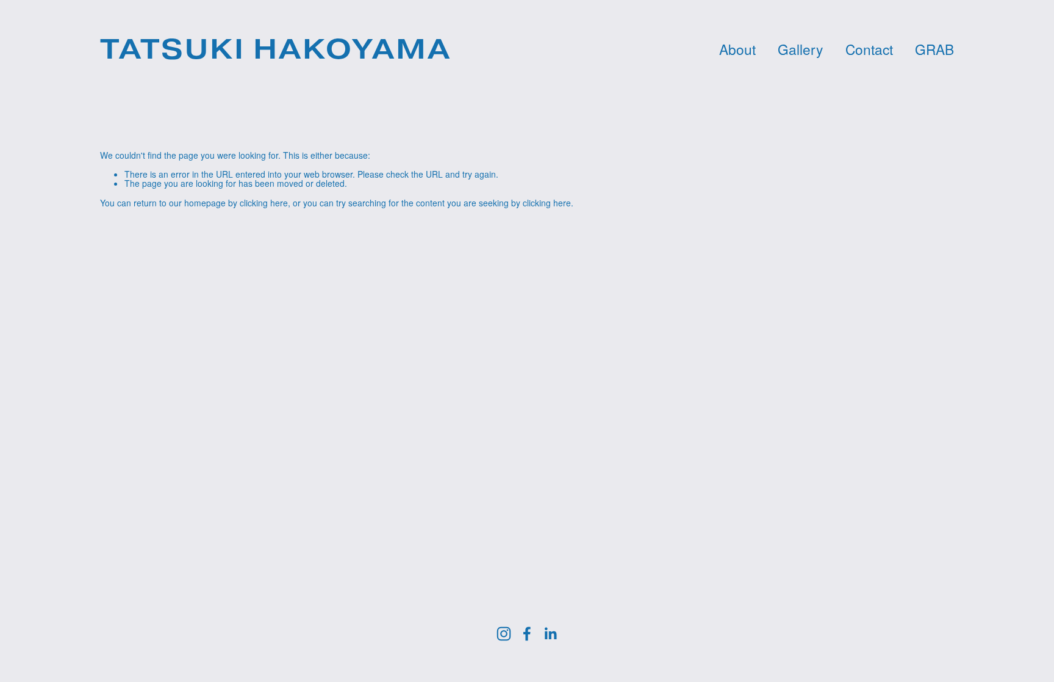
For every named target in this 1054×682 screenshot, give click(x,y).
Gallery (800, 49)
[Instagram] (504, 633)
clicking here (264, 203)
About (737, 49)
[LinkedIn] (550, 633)
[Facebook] (527, 633)
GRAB (934, 49)
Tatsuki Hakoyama (275, 49)
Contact (869, 49)
